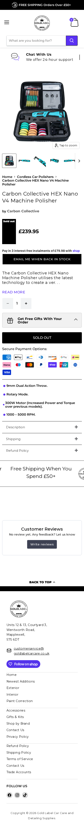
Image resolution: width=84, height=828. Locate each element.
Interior (12, 694)
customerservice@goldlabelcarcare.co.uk (32, 651)
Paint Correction (19, 701)
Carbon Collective (23, 211)
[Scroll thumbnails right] (78, 161)
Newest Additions (20, 681)
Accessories (15, 710)
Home (7, 177)
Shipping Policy (18, 753)
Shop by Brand (18, 723)
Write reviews (42, 544)
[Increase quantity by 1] (26, 303)
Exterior (12, 688)
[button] (42, 259)
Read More (13, 292)
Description (15, 427)
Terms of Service (19, 759)
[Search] (72, 41)
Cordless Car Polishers (35, 177)
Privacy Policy (17, 737)
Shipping (13, 439)
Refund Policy (17, 450)
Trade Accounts (18, 772)
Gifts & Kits (15, 717)
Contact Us (15, 730)
